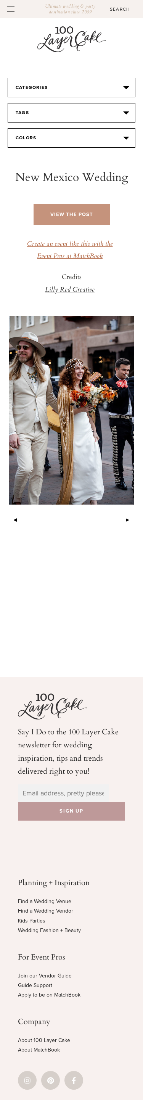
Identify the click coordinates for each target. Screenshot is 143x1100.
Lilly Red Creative (70, 290)
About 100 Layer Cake (44, 1040)
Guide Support (35, 985)
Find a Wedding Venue (44, 901)
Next (125, 519)
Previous (17, 519)
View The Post (71, 214)
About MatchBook (39, 1050)
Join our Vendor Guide (45, 976)
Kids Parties (31, 921)
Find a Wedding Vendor (45, 911)
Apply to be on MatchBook (49, 995)
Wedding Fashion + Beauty (49, 930)
